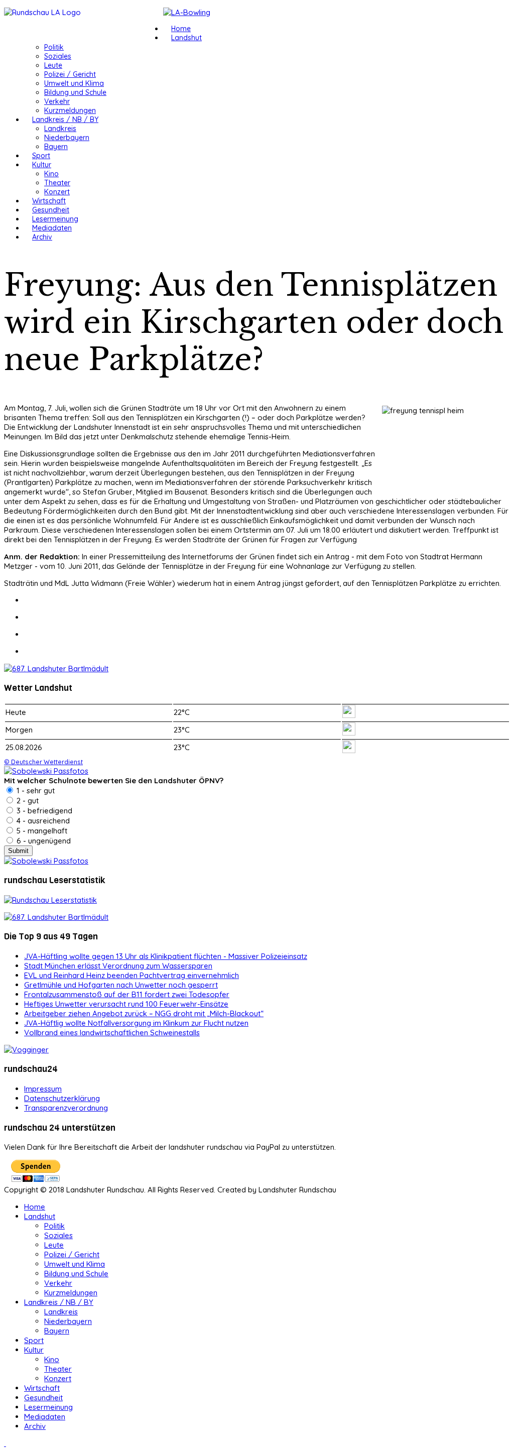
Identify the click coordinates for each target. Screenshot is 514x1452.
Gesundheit (50, 209)
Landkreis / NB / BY (65, 119)
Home (181, 28)
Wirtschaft (49, 200)
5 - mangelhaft (41, 830)
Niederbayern (66, 137)
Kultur (41, 164)
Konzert (57, 191)
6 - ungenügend (43, 840)
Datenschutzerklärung (62, 1098)
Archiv (42, 236)
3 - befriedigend (43, 810)
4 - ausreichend (42, 820)
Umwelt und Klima (74, 83)
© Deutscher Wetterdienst (43, 762)
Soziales (57, 56)
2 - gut (27, 800)
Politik (54, 47)
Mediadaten (52, 227)
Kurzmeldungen (70, 110)
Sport (41, 155)
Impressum (43, 1089)
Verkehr (57, 101)
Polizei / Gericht (70, 74)
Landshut (186, 37)
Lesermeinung (55, 218)
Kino (51, 173)
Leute (53, 65)
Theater (57, 182)
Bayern (56, 146)
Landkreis (60, 128)
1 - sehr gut (35, 790)
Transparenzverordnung (66, 1108)
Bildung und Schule (75, 92)
